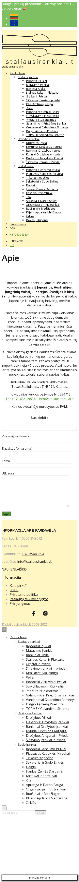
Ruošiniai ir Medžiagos (40, 208)
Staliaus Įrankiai (28, 77)
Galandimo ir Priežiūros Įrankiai (46, 123)
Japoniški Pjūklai (36, 81)
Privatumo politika (24, 594)
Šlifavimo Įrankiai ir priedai (43, 100)
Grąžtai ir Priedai (36, 96)
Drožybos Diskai (36, 143)
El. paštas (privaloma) (17, 448)
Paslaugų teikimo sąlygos (29, 599)
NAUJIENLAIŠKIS (14, 569)
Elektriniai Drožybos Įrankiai (44, 147)
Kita (28, 197)
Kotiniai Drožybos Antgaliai (43, 154)
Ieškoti (40, 813)
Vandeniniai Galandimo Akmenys (47, 127)
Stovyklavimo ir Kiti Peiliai (42, 116)
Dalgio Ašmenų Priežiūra (42, 131)
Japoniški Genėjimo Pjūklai (43, 170)
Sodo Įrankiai (26, 166)
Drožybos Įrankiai (29, 139)
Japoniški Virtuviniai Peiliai (42, 112)
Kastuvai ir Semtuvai (39, 193)
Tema (6, 461)
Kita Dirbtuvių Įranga (39, 104)
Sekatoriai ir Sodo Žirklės (42, 181)
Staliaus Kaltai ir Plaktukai (42, 92)
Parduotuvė (17, 73)
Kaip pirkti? (18, 585)
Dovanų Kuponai (37, 220)
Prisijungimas (20, 603)
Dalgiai (30, 185)
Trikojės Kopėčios (37, 177)
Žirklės (30, 216)
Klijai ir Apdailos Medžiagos (44, 212)
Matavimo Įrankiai (37, 85)
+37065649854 (19, 234)
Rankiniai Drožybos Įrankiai (43, 150)
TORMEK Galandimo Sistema (45, 135)
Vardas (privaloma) (15, 436)
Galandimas (18, 224)
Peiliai (29, 108)
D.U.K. (14, 590)
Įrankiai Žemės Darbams (42, 189)
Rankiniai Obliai (36, 89)
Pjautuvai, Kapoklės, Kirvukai (44, 174)
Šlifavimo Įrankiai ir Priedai (43, 162)
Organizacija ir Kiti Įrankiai (43, 205)
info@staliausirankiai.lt (56, 399)
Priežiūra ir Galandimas (41, 119)
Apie (13, 228)
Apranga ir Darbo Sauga (41, 201)
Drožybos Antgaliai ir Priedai (44, 158)
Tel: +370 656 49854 (20, 399)
